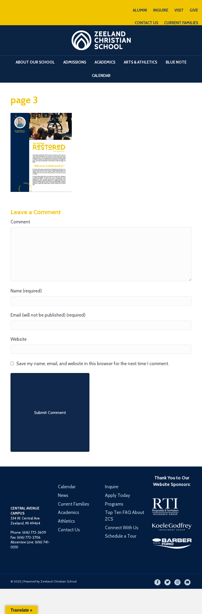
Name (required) (26, 290)
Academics (105, 62)
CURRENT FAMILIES (181, 22)
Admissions (74, 62)
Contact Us (69, 529)
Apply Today (117, 495)
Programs (114, 504)
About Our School (35, 62)
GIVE (194, 10)
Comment (20, 221)
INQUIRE (160, 10)
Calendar (101, 75)
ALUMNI (140, 10)
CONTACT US (146, 22)
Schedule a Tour (120, 536)
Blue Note (176, 62)
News (63, 495)
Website (19, 339)
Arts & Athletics (140, 62)
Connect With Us (121, 527)
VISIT (179, 10)
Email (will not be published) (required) (48, 315)
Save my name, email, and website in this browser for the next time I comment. (92, 363)
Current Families (73, 504)
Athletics (66, 521)
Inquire (111, 486)
